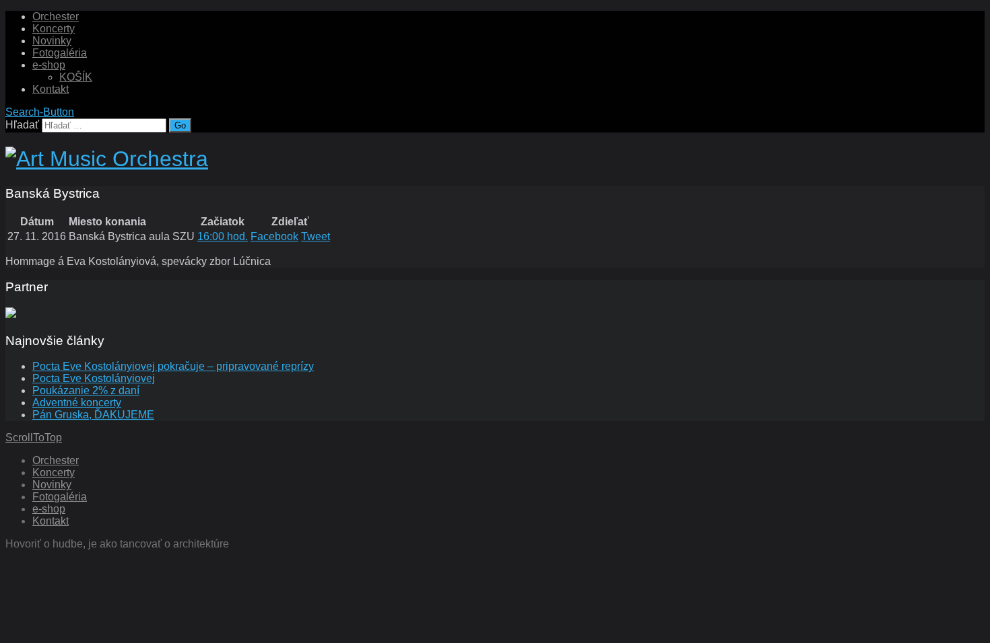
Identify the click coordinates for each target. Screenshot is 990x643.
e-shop (48, 65)
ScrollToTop (33, 437)
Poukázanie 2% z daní (85, 390)
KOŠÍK (75, 77)
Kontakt (50, 89)
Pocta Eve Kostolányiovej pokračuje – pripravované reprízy (173, 366)
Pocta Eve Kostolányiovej (93, 378)
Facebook (274, 236)
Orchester (55, 16)
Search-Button (39, 112)
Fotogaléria (59, 53)
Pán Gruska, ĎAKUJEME (93, 414)
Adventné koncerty (76, 402)
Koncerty (53, 28)
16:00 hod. (222, 236)
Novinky (51, 40)
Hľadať (22, 124)
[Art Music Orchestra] (106, 159)
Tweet (315, 236)
